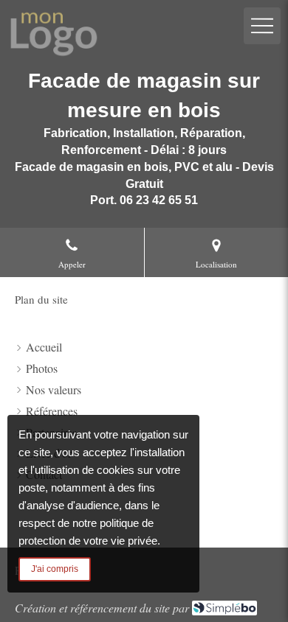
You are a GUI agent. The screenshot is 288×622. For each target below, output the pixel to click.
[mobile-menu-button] (262, 25)
